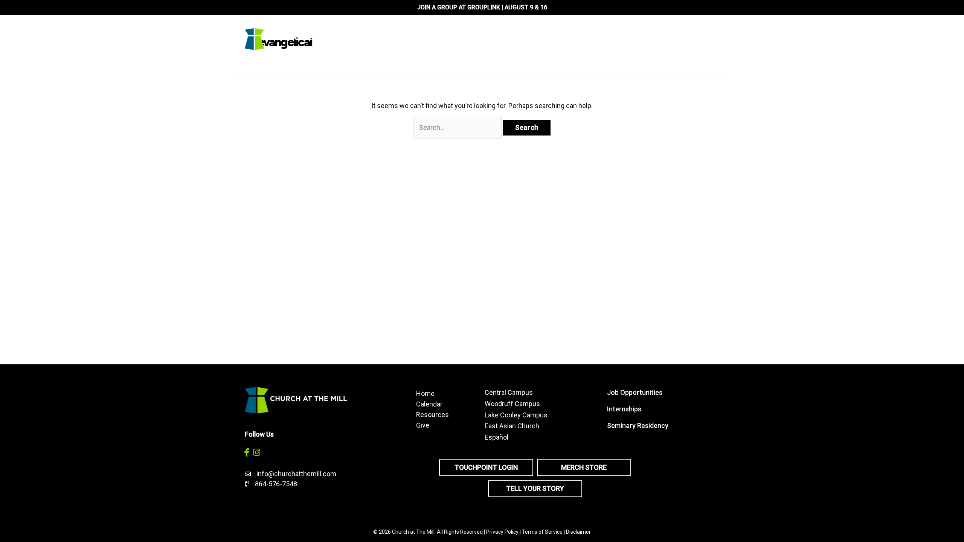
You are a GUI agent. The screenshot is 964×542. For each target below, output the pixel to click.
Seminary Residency (637, 425)
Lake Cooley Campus (516, 415)
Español (496, 437)
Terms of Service (542, 532)
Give (422, 425)
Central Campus (509, 392)
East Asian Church (512, 426)
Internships (624, 409)
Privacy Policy (502, 532)
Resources (432, 414)
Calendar (429, 404)
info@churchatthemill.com (297, 474)
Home (425, 393)
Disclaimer (578, 532)
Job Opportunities (634, 392)
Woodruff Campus (512, 404)
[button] (246, 452)
